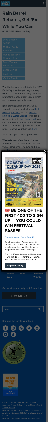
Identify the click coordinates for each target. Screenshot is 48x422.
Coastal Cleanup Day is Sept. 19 (19, 237)
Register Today (15, 265)
